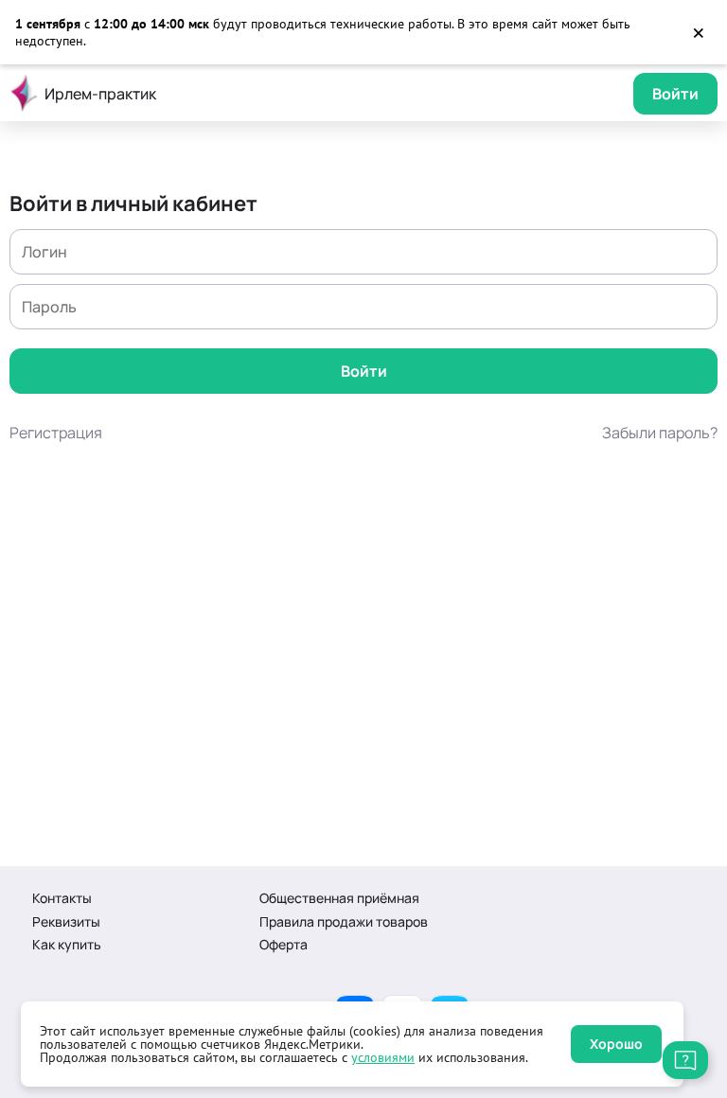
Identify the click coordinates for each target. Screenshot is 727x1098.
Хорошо (616, 1044)
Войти (675, 93)
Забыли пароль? (660, 432)
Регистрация (55, 432)
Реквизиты (66, 921)
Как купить (66, 944)
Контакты (62, 898)
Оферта (283, 944)
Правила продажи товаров (343, 921)
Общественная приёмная (339, 898)
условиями (383, 1057)
